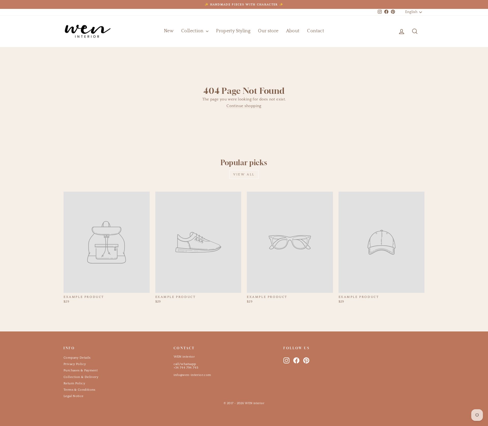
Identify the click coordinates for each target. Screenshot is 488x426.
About (293, 31)
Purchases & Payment (81, 370)
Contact (315, 31)
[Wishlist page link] (389, 31)
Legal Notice (74, 396)
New (169, 31)
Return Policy (74, 383)
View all (244, 174)
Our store (268, 31)
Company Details (77, 357)
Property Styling (233, 31)
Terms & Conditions (80, 389)
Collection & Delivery (81, 377)
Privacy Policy (75, 364)
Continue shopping (243, 106)
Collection (193, 31)
